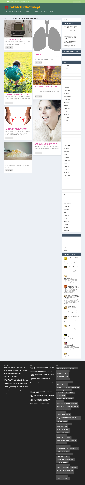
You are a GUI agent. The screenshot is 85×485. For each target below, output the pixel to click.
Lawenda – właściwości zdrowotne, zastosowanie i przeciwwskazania (41, 387)
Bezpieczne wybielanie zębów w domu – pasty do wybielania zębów (46, 144)
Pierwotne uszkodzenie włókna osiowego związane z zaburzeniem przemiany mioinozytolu (71, 297)
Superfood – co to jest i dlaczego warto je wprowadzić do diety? (42, 383)
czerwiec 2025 (67, 108)
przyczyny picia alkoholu (63, 456)
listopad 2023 (66, 136)
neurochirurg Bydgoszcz (63, 429)
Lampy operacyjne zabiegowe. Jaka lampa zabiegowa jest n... (23, 1)
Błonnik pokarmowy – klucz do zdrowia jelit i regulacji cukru (42, 396)
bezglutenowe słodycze (63, 370)
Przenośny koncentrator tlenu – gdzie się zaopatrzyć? (47, 53)
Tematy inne (38, 11)
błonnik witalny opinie (62, 376)
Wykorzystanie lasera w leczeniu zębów (12, 390)
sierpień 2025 (66, 102)
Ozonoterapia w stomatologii (10, 376)
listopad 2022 (66, 148)
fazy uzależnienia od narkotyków (65, 398)
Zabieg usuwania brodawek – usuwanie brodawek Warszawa (46, 87)
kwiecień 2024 (67, 133)
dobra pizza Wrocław (62, 384)
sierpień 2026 (66, 65)
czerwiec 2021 (67, 166)
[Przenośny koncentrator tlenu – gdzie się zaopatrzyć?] (47, 35)
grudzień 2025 (67, 90)
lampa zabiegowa (61, 411)
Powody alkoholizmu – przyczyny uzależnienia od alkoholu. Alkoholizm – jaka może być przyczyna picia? (16, 380)
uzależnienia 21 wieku (62, 475)
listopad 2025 (66, 93)
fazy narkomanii (61, 395)
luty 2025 (66, 120)
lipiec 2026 (66, 68)
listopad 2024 (66, 123)
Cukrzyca (26, 11)
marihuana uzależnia (62, 421)
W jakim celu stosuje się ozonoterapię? (12, 373)
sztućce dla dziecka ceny (63, 465)
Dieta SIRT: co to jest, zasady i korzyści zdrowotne (70, 42)
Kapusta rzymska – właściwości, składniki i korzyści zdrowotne (72, 307)
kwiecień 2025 (67, 114)
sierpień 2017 (66, 209)
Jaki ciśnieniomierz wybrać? (13, 39)
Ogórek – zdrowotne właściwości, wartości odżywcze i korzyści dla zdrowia (42, 392)
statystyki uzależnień (62, 462)
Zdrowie (51, 11)
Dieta (32, 11)
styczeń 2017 (66, 230)
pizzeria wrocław (74, 448)
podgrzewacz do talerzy (63, 451)
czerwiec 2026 (67, 71)
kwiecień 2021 (67, 172)
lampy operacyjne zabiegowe (64, 414)
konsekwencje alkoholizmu (63, 409)
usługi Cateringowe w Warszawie (65, 470)
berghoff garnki (74, 368)
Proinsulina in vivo (71, 353)
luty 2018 (66, 191)
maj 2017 (66, 218)
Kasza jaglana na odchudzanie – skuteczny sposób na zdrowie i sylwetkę (71, 37)
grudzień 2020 (67, 175)
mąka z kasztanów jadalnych (64, 424)
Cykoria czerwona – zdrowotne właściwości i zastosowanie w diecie (39, 404)
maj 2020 (66, 181)
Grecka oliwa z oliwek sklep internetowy (67, 403)
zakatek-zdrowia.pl (11, 41)
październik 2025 (67, 96)
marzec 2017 (66, 224)
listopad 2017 (66, 200)
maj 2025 (66, 111)
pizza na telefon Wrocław (63, 445)
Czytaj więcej (9, 47)
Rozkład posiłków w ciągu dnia (73, 317)
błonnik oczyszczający (62, 373)
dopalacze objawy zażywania (64, 390)
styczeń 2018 (66, 194)
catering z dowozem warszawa (64, 381)
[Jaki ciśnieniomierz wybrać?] (18, 28)
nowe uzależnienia (61, 434)
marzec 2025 (66, 117)
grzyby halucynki (61, 406)
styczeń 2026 (66, 87)
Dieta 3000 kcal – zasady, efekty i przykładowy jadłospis (73, 258)
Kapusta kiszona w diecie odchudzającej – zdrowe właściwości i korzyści (71, 344)
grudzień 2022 (67, 145)
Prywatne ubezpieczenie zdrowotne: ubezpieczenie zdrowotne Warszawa (16, 129)
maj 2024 (66, 130)
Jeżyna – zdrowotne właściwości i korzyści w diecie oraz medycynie (42, 368)
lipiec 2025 (66, 105)
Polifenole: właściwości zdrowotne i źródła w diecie (41, 371)
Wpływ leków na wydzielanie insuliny (72, 335)
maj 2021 (66, 169)
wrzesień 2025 (67, 99)
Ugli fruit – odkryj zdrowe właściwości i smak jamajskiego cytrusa (71, 277)
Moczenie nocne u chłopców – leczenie (16, 94)
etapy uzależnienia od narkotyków (65, 392)
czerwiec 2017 (67, 215)
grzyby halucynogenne (72, 406)
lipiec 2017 (66, 212)
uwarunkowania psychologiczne (65, 473)
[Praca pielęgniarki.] (18, 151)
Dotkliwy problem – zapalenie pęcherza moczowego (15, 370)
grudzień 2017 (67, 197)
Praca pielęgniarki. (11, 162)
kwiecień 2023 (67, 142)
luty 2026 (66, 84)
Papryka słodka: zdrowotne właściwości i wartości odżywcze (70, 46)
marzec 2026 (66, 81)
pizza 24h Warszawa (61, 443)
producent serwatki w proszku (64, 454)
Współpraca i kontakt (15, 11)
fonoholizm (60, 401)
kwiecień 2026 (67, 78)
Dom (6, 11)
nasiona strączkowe (62, 426)
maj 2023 (66, 139)
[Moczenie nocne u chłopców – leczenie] (18, 72)
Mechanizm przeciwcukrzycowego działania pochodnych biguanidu (71, 327)
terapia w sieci (74, 467)
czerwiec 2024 (67, 126)
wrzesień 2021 (67, 160)
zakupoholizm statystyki (63, 478)
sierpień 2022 (66, 151)
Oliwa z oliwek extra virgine (64, 437)
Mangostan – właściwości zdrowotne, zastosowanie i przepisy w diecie (71, 32)
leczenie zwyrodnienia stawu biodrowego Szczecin (67, 418)
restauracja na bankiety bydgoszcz (65, 459)
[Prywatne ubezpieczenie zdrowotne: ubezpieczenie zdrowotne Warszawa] (18, 116)
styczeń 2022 (66, 157)
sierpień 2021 (66, 163)
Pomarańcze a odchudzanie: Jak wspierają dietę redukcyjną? (40, 379)
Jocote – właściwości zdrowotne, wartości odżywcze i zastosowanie (73, 286)
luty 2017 (66, 227)
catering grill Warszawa (63, 379)
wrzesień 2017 (67, 206)
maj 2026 (66, 75)
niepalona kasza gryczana (63, 432)
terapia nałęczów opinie (63, 467)
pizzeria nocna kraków (62, 448)
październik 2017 (67, 203)
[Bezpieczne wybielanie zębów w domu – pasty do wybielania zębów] (47, 121)
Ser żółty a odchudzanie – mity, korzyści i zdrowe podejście (71, 268)
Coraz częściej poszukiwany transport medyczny (14, 367)
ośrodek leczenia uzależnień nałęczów (66, 440)
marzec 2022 (66, 154)
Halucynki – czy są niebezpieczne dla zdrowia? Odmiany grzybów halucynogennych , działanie (16, 387)
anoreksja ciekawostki (62, 368)
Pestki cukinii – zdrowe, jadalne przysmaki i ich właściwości (70, 27)
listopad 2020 (66, 178)
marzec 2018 (66, 187)
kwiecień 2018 (67, 184)
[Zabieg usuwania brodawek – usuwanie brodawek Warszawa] (47, 75)
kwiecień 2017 (67, 221)
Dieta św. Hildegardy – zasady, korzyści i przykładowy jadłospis (42, 375)
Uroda (45, 11)
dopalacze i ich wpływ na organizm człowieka (68, 387)
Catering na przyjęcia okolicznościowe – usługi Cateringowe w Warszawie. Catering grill (40, 400)
